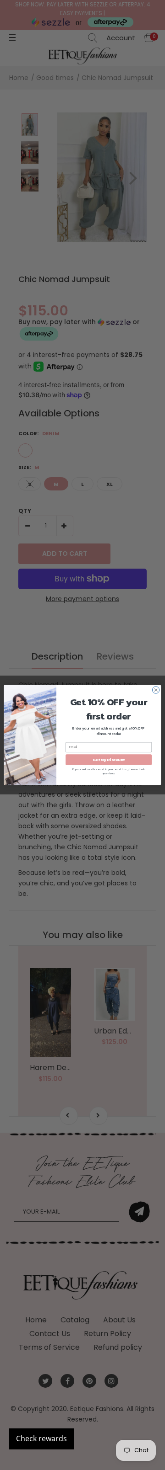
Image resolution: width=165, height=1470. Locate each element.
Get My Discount (109, 759)
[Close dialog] (155, 690)
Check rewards (41, 1438)
